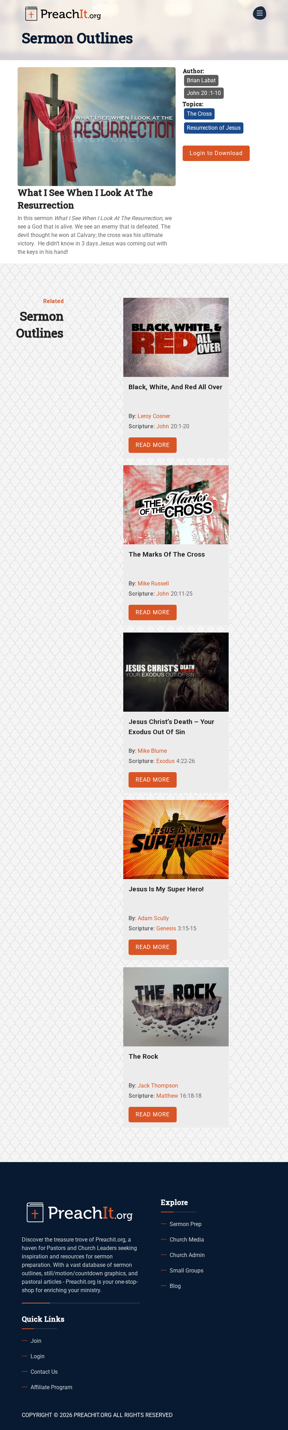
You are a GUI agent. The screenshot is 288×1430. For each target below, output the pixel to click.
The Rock (143, 1056)
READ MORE (153, 445)
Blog (175, 1286)
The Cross (199, 113)
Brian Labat (201, 80)
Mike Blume (152, 751)
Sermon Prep (186, 1224)
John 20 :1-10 (204, 93)
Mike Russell (153, 583)
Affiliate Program (51, 1387)
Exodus (165, 761)
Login (38, 1356)
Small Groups (186, 1270)
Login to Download (216, 153)
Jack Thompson (158, 1085)
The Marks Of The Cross (167, 554)
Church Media (187, 1239)
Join (36, 1341)
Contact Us (44, 1371)
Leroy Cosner (154, 416)
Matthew (167, 1095)
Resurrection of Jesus (214, 127)
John (162, 426)
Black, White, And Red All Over (175, 387)
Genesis (166, 928)
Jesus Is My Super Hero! (166, 889)
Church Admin (187, 1255)
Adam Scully (153, 918)
